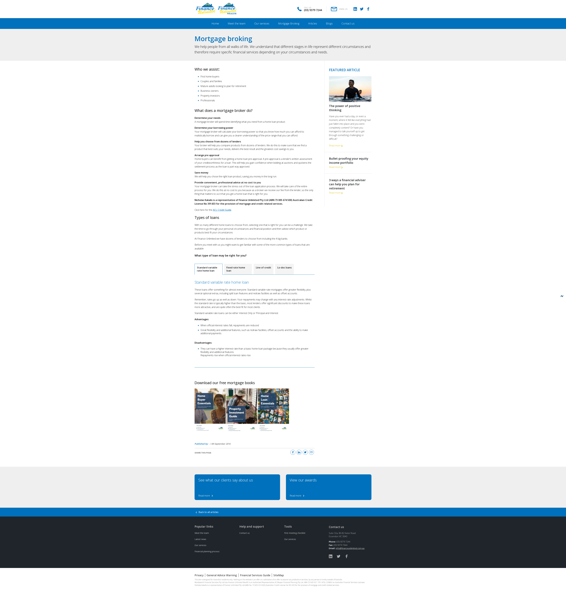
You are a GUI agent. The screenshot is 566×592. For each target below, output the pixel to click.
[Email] (311, 452)
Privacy (199, 575)
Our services (200, 545)
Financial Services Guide (255, 575)
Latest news (200, 539)
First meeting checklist (294, 533)
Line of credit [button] (263, 267)
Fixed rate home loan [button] (235, 269)
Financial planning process (207, 551)
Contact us (244, 533)
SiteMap (278, 575)
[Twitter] (361, 9)
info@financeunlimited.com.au (350, 548)
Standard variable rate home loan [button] (207, 269)
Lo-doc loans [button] (284, 267)
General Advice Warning (222, 575)
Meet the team (202, 533)
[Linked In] (355, 9)
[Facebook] (368, 9)
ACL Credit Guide (222, 210)
